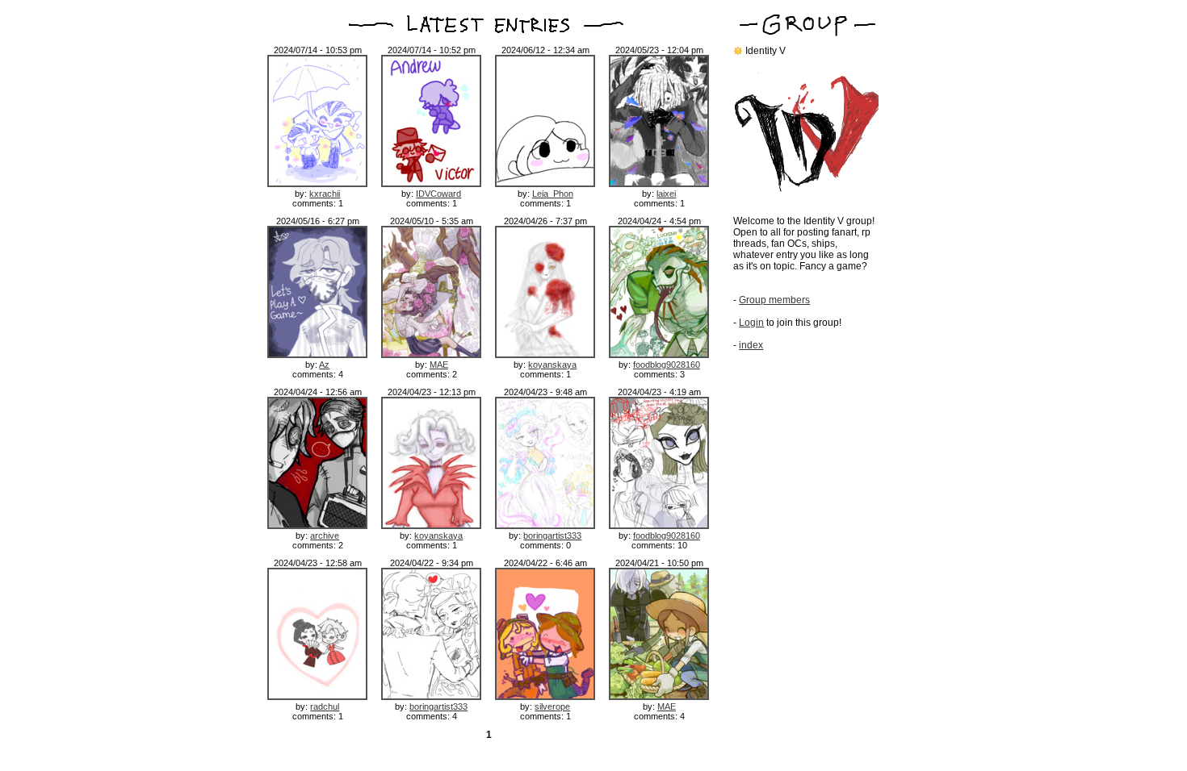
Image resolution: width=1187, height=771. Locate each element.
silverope (552, 706)
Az (324, 364)
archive (324, 535)
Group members (774, 300)
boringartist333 (552, 535)
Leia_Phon (552, 193)
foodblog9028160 (666, 364)
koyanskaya (552, 364)
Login (751, 322)
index (751, 345)
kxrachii (324, 193)
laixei (666, 193)
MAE (439, 364)
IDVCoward (438, 193)
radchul (324, 706)
